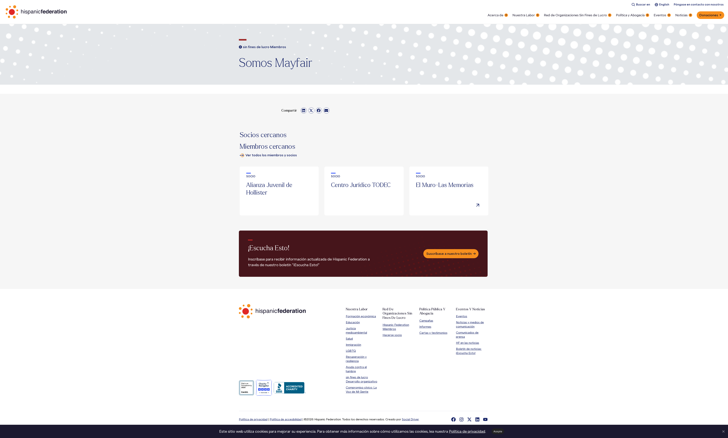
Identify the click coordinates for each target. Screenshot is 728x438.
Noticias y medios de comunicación (470, 324)
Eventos (461, 316)
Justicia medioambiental (356, 330)
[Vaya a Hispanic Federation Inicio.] (36, 12)
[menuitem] (640, 4)
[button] (304, 110)
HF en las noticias (467, 343)
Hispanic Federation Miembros (396, 327)
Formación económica (361, 316)
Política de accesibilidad (286, 419)
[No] (723, 431)
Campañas (426, 320)
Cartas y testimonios (433, 333)
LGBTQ (351, 351)
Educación (353, 322)
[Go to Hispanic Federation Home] (272, 311)
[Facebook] (453, 419)
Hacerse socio (392, 335)
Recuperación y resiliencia (356, 359)
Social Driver (410, 419)
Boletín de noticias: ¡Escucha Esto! (469, 351)
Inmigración (353, 344)
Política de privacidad (253, 419)
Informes (425, 326)
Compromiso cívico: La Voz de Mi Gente (361, 389)
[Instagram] (461, 419)
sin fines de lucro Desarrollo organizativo (361, 379)
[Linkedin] (477, 419)
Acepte (497, 431)
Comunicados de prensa (467, 335)
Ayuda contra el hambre (356, 369)
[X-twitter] (469, 419)
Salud (349, 338)
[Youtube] (485, 419)
